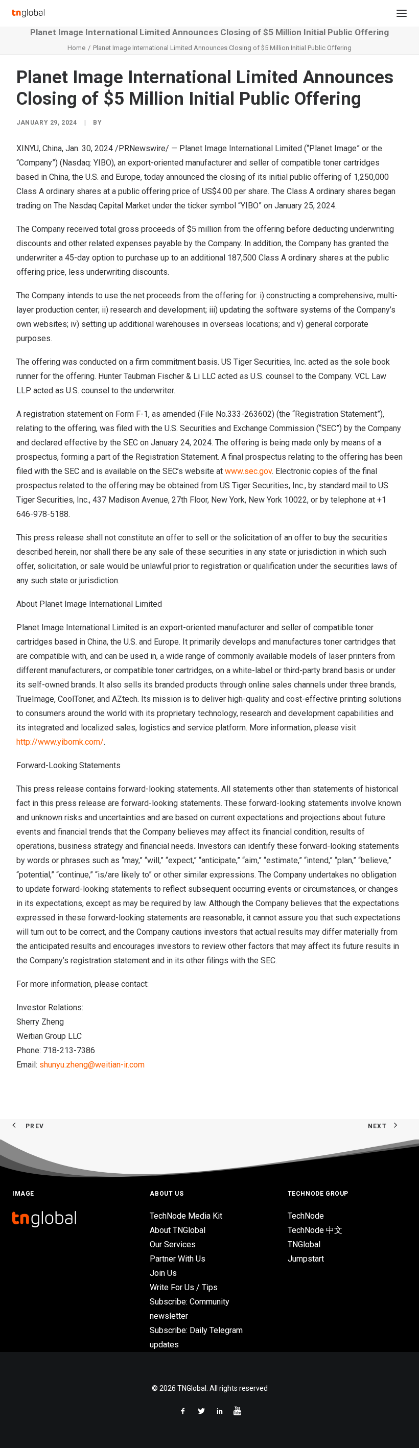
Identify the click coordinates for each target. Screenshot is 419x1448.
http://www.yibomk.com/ (60, 742)
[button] (401, 13)
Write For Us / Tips (184, 1287)
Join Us (163, 1273)
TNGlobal (304, 1244)
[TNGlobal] (28, 13)
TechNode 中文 (315, 1230)
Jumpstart (306, 1259)
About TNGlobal (177, 1230)
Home (76, 48)
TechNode (306, 1216)
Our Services (173, 1244)
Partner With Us (177, 1259)
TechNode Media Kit (186, 1216)
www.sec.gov (248, 471)
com (137, 1065)
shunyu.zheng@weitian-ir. (84, 1065)
